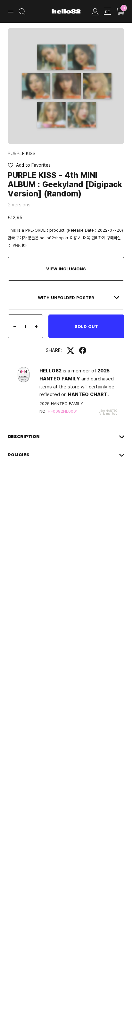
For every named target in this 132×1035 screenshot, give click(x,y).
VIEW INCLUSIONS (66, 269)
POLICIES (18, 455)
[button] (29, 165)
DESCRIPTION (24, 437)
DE (107, 11)
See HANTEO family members (108, 412)
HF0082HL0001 (63, 411)
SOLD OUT (86, 326)
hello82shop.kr (54, 238)
